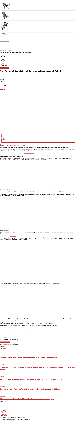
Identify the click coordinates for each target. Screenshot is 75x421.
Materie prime (7, 8)
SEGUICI (1, 330)
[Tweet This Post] (38, 134)
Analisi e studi (5, 29)
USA (5, 21)
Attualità (3, 28)
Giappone (6, 25)
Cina (5, 22)
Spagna (5, 18)
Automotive (6, 5)
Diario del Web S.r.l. (22, 417)
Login (17, 339)
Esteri (3, 19)
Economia (4, 3)
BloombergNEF (13, 236)
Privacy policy (4, 412)
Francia (5, 14)
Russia (5, 17)
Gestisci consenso (5, 415)
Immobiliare (6, 7)
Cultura (3, 32)
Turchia (5, 26)
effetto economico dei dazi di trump (54, 331)
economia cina (33, 331)
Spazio (3, 27)
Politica (3, 12)
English (3, 33)
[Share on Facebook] (38, 133)
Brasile (5, 24)
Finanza (5, 6)
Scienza (3, 30)
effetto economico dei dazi (41, 331)
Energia (3, 9)
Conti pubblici (7, 4)
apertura (9, 331)
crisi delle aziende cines (29, 153)
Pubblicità (4, 410)
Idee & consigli (5, 34)
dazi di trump (28, 331)
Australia (6, 23)
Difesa (3, 11)
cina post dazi (13, 331)
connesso (7, 344)
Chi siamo (4, 411)
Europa (3, 13)
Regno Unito (6, 16)
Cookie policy (4, 414)
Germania (6, 15)
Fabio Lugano (2, 89)
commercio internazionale (21, 331)
